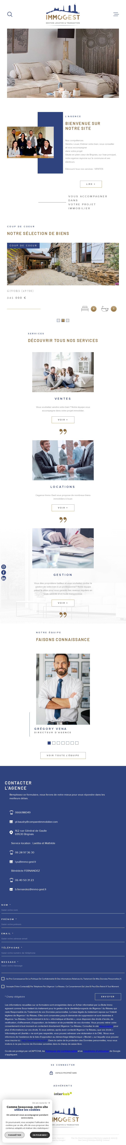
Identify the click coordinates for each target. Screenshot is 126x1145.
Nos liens (82, 1140)
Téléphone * (12, 948)
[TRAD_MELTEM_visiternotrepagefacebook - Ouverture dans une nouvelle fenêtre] (3, 572)
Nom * (6, 905)
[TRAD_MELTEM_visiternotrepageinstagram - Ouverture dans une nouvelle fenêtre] (3, 566)
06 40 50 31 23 (24, 880)
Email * (7, 934)
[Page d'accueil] (63, 14)
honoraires (87, 1138)
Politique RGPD (94, 1140)
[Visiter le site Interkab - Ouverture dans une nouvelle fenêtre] (63, 1093)
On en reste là (39, 1103)
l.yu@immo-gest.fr (25, 862)
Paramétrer (14, 1135)
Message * (10, 962)
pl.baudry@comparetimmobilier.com (36, 822)
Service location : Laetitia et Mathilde (33, 843)
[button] (58, 320)
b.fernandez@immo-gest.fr (30, 889)
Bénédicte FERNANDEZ (25, 871)
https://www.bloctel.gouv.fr (34, 1040)
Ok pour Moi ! (40, 1135)
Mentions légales (101, 1138)
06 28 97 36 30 (24, 852)
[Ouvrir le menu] (116, 14)
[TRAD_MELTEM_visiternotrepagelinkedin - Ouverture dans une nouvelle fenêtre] (3, 578)
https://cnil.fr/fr (106, 1026)
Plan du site (76, 1138)
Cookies (106, 1140)
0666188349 (23, 812)
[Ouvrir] (10, 14)
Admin (113, 1138)
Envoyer (108, 997)
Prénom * (9, 919)
